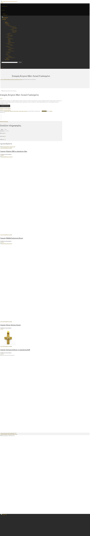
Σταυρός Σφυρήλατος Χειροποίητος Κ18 (7, 434)
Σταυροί (6, 79)
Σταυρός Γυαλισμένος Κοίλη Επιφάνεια (7, 433)
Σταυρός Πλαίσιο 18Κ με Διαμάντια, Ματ (13, 151)
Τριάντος (50, 111)
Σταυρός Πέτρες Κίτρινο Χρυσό (10, 325)
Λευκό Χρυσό (21, 111)
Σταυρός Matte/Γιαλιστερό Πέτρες (11, 238)
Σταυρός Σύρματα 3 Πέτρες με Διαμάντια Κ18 (15, 350)
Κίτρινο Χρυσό (19, 79)
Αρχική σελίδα (2, 79)
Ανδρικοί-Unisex (14, 79)
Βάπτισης (9, 79)
